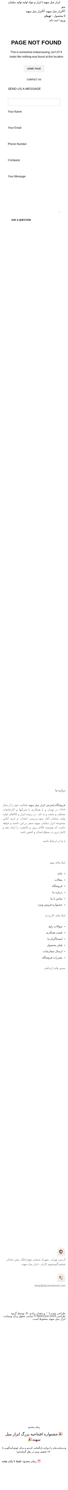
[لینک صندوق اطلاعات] (34, 255)
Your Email (14, 127)
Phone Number (17, 144)
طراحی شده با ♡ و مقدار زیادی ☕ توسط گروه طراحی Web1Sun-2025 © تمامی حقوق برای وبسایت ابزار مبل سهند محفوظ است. (34, 1316)
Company (14, 160)
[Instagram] (61, 850)
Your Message (17, 176)
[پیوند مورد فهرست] (34, 1110)
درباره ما (60, 790)
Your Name (15, 111)
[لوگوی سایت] (55, 11)
